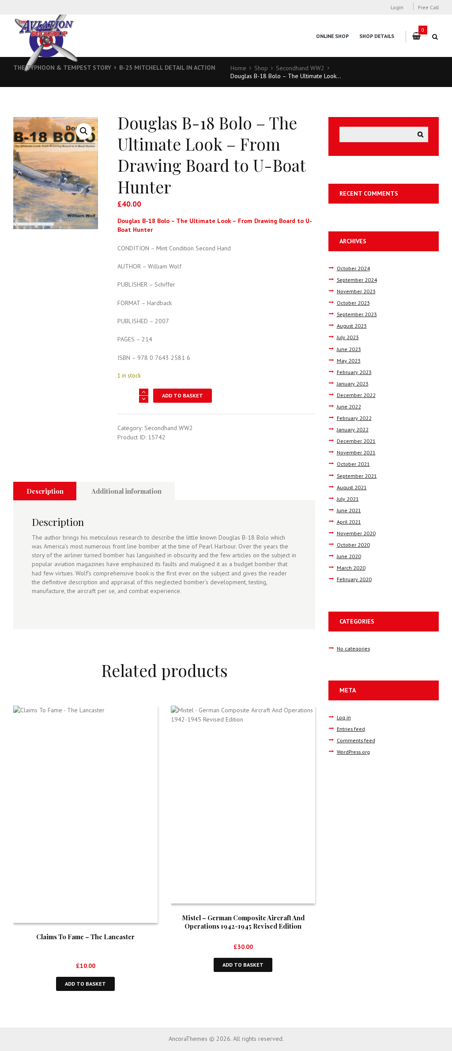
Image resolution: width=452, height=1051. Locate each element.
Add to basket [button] (85, 983)
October (353, 268)
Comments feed (356, 740)
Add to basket (182, 395)
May (349, 360)
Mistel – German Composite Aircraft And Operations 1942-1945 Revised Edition (243, 921)
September (357, 279)
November (356, 291)
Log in (344, 717)
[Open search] (435, 37)
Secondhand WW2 (300, 68)
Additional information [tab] (126, 491)
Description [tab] (45, 491)
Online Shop (332, 36)
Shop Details (376, 36)
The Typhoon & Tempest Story (62, 68)
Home (238, 68)
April (349, 521)
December (356, 394)
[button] (84, 131)
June (349, 348)
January (353, 383)
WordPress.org (353, 751)
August (352, 325)
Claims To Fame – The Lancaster (85, 936)
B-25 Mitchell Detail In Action (167, 68)
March (351, 567)
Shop (261, 68)
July (348, 336)
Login (397, 7)
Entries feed (351, 728)
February (354, 371)
